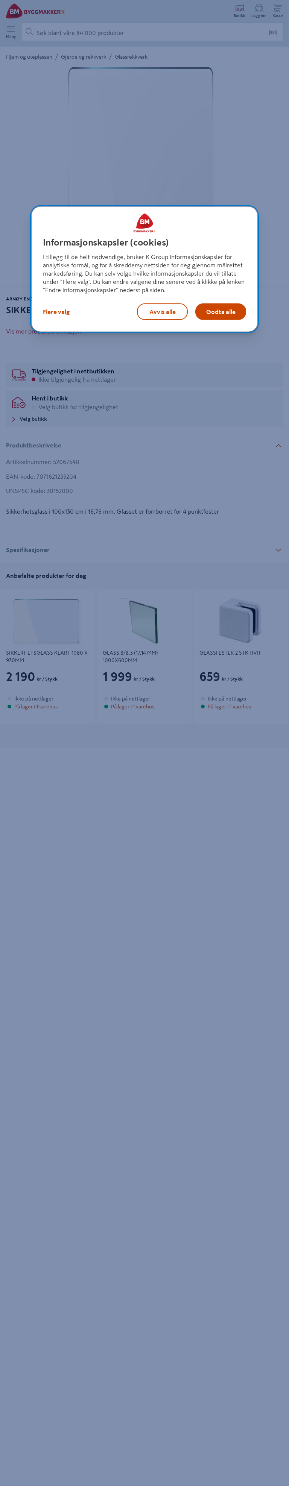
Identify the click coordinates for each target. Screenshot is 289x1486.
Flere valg (56, 312)
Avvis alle (162, 312)
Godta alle (221, 312)
